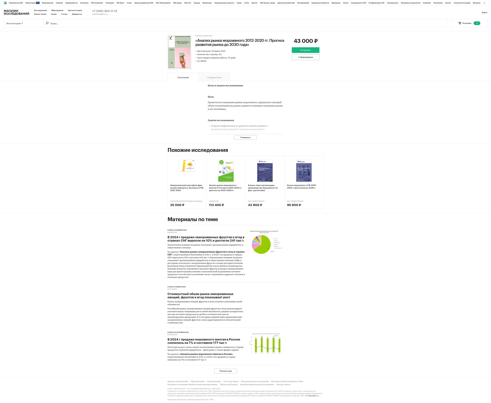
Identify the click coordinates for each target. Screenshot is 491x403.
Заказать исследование (178, 381)
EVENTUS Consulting (203, 36)
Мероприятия (57, 10)
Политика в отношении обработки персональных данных (192, 384)
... (484, 2)
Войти (484, 13)
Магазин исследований (16, 12)
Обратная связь (197, 381)
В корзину (305, 50)
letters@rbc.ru (313, 395)
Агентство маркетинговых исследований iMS (187, 201)
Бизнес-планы (40, 14)
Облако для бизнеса (229, 384)
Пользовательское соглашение (255, 381)
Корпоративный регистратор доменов (257, 384)
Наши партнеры (214, 381)
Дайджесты (77, 14)
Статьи (64, 14)
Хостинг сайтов (283, 384)
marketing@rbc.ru (100, 14)
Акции (54, 14)
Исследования (40, 10)
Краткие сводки (75, 10)
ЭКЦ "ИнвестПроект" (256, 201)
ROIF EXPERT (172, 289)
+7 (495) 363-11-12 (104, 11)
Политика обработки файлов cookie (287, 381)
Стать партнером (231, 381)
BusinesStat (214, 201)
